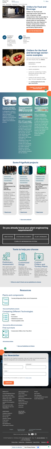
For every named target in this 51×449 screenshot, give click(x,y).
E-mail (6, 371)
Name (6, 364)
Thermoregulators (40, 176)
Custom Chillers (23, 178)
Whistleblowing (29, 442)
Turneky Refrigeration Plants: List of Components (24, 298)
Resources (31, 430)
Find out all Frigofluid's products (11, 308)
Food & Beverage (7, 180)
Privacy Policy (15, 442)
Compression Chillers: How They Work (21, 331)
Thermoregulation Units (17, 320)
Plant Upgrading (41, 236)
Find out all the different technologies (12, 325)
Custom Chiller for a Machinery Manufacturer (25, 186)
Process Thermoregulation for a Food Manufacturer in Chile (41, 186)
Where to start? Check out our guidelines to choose (26, 282)
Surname (29, 364)
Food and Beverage (23, 4)
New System (8, 236)
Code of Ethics (36, 442)
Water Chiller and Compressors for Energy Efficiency (9, 186)
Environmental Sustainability (35, 429)
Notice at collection (17, 447)
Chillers (13, 314)
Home (4, 4)
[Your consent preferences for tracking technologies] (48, 446)
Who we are (8, 4)
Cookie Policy (22, 442)
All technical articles (8, 341)
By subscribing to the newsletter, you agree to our (18, 377)
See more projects (26, 219)
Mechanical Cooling (8, 178)
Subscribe (9, 382)
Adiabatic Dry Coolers (17, 318)
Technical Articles (21, 429)
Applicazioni (15, 4)
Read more (8, 212)
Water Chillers (7, 176)
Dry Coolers (14, 316)
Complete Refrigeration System (25, 241)
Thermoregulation (40, 178)
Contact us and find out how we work (37, 88)
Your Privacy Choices (29, 447)
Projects (11, 429)
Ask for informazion (35, 31)
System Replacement (23, 236)
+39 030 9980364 (41, 437)
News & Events (21, 430)
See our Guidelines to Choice (26, 346)
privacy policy (29, 377)
